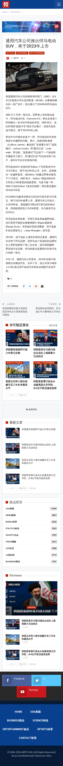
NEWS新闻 (11, 515)
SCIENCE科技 (40, 720)
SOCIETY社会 (12, 535)
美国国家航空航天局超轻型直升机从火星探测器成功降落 (14, 311)
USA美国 (10, 508)
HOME (18, 711)
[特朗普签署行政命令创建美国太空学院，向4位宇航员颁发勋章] (45, 369)
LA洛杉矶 (10, 555)
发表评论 (32, 409)
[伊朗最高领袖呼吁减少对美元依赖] (18, 338)
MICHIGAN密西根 (36, 53)
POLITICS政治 (12, 528)
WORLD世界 (11, 522)
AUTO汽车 (10, 53)
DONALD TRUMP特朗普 (44, 363)
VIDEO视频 (11, 541)
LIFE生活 (10, 548)
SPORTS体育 (45, 729)
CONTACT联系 (28, 737)
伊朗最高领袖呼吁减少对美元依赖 (39, 429)
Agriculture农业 (14, 363)
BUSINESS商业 (22, 53)
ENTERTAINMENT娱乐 (16, 729)
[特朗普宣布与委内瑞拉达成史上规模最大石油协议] (45, 338)
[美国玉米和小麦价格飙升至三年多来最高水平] (18, 369)
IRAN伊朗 (10, 331)
